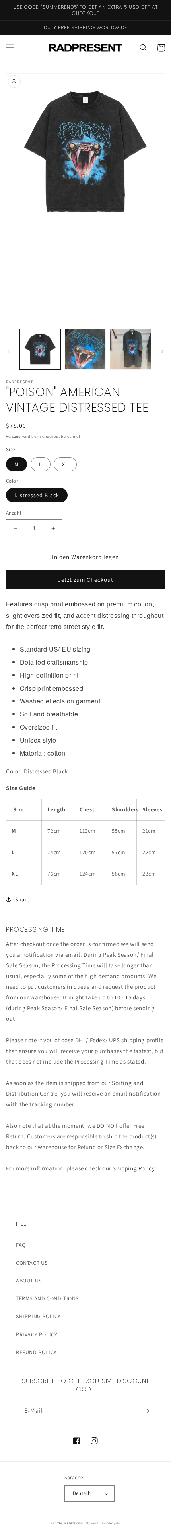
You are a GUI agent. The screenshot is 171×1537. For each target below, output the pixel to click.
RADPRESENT (74, 1523)
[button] (10, 48)
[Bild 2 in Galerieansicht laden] (85, 349)
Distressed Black (36, 495)
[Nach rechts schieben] (162, 351)
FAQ (21, 1244)
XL (65, 464)
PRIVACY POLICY (36, 1334)
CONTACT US (32, 1262)
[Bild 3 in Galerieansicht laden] (130, 349)
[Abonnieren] (146, 1411)
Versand (13, 436)
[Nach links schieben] (8, 351)
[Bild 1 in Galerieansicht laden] (40, 349)
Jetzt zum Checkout (85, 579)
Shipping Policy (134, 1168)
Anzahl (13, 512)
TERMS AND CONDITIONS (47, 1298)
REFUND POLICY (36, 1352)
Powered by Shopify (103, 1523)
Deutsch (82, 1493)
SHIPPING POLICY (38, 1316)
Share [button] (22, 899)
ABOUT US (29, 1280)
